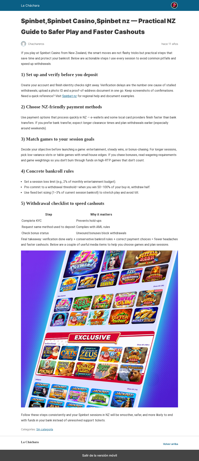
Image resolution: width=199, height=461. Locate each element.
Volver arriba (170, 444)
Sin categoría (44, 429)
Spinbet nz (69, 96)
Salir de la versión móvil (99, 455)
